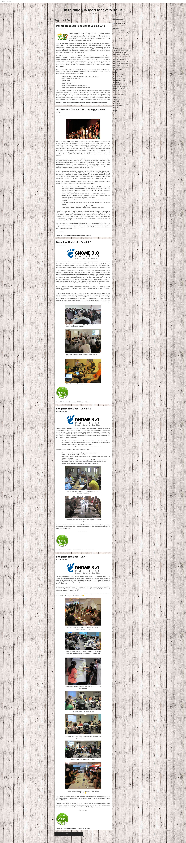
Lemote (62, 214)
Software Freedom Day (118, 94)
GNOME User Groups (83, 174)
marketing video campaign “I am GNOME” (83, 206)
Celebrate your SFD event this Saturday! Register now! (120, 58)
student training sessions (88, 265)
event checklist (102, 526)
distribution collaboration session (77, 207)
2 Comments (90, 549)
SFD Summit (72, 37)
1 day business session (68, 202)
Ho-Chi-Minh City (67, 141)
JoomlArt (84, 214)
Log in (114, 113)
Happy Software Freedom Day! (120, 67)
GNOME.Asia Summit (88, 141)
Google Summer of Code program (76, 274)
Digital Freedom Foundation (77, 102)
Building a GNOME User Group (83, 279)
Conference (68, 102)
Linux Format (66, 216)
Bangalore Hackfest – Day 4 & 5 (73, 242)
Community (73, 828)
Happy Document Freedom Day (120, 61)
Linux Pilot (72, 216)
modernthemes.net (103, 840)
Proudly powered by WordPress (86, 840)
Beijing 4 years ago (84, 173)
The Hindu (81, 216)
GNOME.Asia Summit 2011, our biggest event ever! (81, 111)
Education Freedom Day (119, 80)
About (3, 1)
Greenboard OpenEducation (119, 86)
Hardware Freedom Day (118, 88)
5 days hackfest (66, 187)
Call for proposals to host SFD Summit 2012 (80, 25)
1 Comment (88, 235)
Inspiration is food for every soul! (93, 9)
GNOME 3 (91, 227)
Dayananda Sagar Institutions (95, 214)
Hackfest (88, 102)
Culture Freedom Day (118, 76)
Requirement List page (64, 96)
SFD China (115, 92)
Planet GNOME (117, 103)
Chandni (76, 456)
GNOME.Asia (106, 176)
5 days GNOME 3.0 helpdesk (69, 195)
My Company (116, 90)
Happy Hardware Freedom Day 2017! (122, 63)
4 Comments (88, 401)
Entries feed (116, 115)
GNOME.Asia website (92, 463)
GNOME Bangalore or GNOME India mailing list (97, 225)
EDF (71, 214)
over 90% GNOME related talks (92, 171)
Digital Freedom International (76, 33)
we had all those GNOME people (68, 262)
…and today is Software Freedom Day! (122, 50)
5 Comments (87, 828)
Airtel (108, 214)
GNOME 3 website (97, 190)
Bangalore (69, 235)
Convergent (59, 216)
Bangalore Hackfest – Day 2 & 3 (73, 408)
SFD (61, 102)
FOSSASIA (116, 82)
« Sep (114, 44)
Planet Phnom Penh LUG (119, 105)
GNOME (78, 401)
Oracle (104, 213)
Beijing (60, 141)
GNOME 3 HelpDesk (80, 454)
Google (100, 213)
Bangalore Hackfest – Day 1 (71, 556)
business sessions (61, 267)
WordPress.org (116, 118)
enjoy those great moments (73, 223)
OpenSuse (83, 235)
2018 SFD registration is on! (119, 52)
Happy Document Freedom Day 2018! (122, 54)
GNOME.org (77, 190)
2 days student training (68, 199)
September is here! (117, 69)
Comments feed (117, 117)
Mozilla (108, 213)
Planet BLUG (116, 101)
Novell (57, 214)
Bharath (106, 216)
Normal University (83, 549)
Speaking (9, 1)
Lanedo (67, 214)
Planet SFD (116, 107)
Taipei (76, 141)
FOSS (84, 102)
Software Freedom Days (94, 35)
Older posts (69, 834)
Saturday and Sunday (93, 807)
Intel (105, 214)
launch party (103, 227)
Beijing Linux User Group (119, 75)
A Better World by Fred (118, 99)
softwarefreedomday (102, 102)
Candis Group (77, 214)
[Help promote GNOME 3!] (83, 232)
